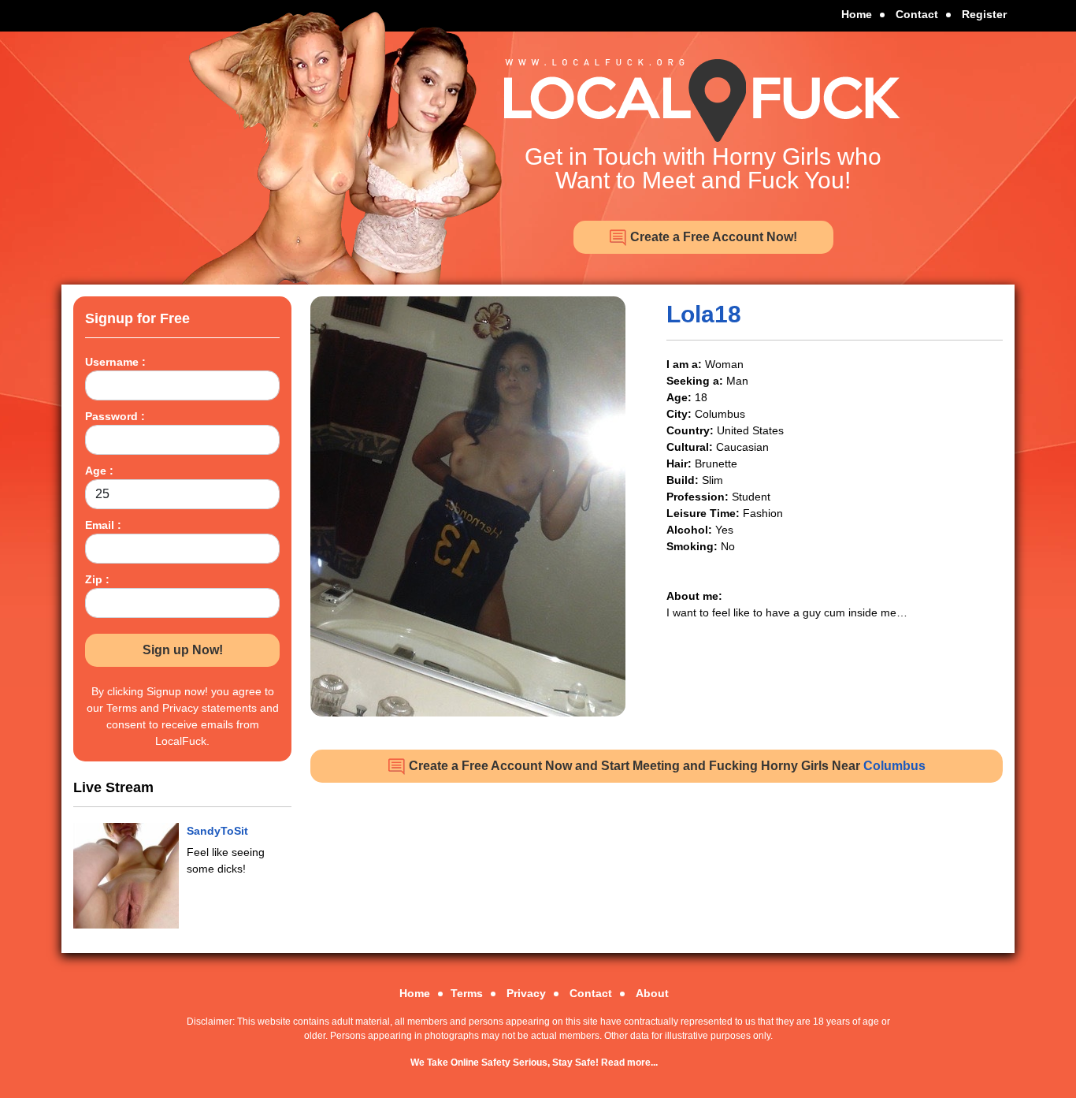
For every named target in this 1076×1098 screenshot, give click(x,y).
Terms (467, 993)
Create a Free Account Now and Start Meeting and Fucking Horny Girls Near (666, 765)
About (652, 993)
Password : (115, 416)
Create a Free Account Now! (712, 237)
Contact (917, 14)
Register (984, 14)
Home (856, 14)
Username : (115, 361)
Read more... (629, 1062)
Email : (103, 525)
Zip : (97, 579)
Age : (99, 470)
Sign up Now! (183, 650)
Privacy (526, 993)
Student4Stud (224, 830)
